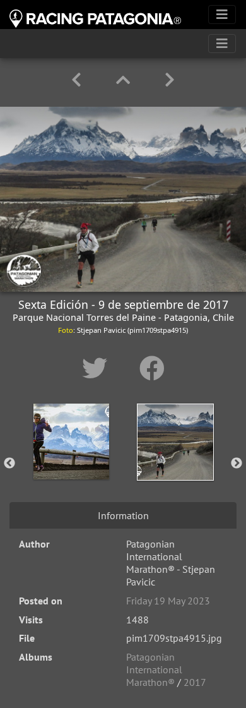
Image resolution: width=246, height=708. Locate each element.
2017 (195, 682)
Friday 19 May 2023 (168, 600)
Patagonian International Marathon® (154, 669)
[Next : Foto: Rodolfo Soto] (169, 79)
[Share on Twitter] (98, 368)
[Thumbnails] (125, 79)
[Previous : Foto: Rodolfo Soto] (78, 79)
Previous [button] (9, 463)
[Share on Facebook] (152, 368)
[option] (71, 461)
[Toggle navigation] (222, 14)
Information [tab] (123, 515)
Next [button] (236, 463)
